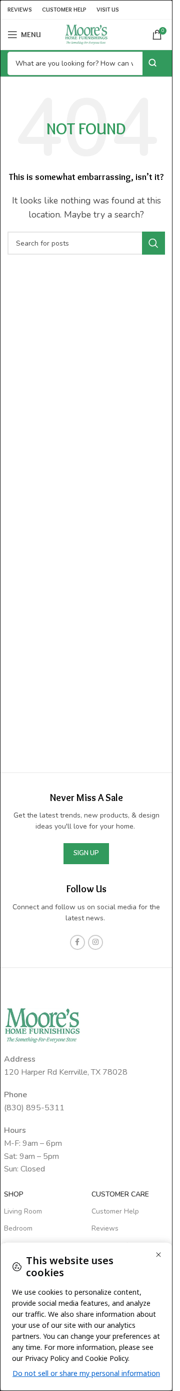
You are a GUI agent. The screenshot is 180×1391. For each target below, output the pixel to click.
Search (153, 63)
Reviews (105, 1228)
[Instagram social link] (95, 942)
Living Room (23, 1211)
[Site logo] (87, 34)
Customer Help (115, 1211)
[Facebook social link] (77, 942)
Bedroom (18, 1228)
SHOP (14, 1194)
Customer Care (120, 1194)
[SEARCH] (153, 243)
